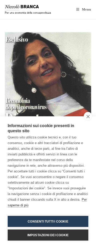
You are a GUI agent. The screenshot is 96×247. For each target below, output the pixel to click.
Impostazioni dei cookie (48, 235)
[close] (88, 116)
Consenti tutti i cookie (48, 221)
